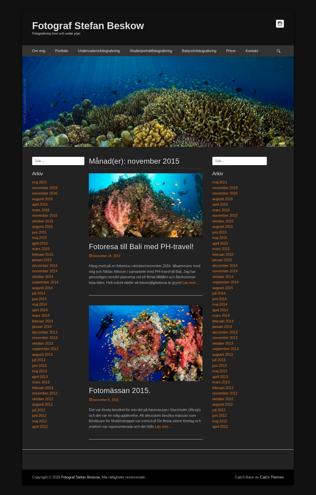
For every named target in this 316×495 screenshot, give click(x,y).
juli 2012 (218, 410)
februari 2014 (222, 321)
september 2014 (225, 282)
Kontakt (252, 51)
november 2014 (224, 271)
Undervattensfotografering (99, 51)
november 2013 (224, 338)
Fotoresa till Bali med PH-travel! (141, 246)
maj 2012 (219, 421)
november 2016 (224, 193)
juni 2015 (219, 232)
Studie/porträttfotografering (151, 51)
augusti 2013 (222, 354)
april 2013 (220, 377)
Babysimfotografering (199, 51)
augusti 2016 (222, 199)
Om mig (38, 51)
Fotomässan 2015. (120, 390)
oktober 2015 (222, 221)
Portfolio (61, 51)
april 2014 (220, 310)
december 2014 (224, 265)
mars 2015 (221, 249)
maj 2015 (219, 238)
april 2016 (220, 204)
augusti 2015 (222, 226)
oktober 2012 (222, 399)
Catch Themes (272, 477)
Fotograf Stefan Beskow (88, 25)
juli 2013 (218, 360)
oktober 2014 (222, 277)
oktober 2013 (222, 343)
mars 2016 (221, 210)
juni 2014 (219, 299)
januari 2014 (222, 326)
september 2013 (225, 349)
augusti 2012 (222, 404)
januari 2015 (222, 260)
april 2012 (220, 426)
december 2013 (224, 332)
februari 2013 (222, 388)
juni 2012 (219, 415)
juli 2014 (218, 293)
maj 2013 (219, 371)
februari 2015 (222, 254)
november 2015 (224, 215)
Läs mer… (190, 282)
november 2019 (224, 188)
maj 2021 (219, 182)
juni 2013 (219, 365)
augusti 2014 (222, 288)
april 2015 (220, 243)
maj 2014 (219, 304)
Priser (231, 51)
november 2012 (224, 393)
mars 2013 (221, 382)
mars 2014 (221, 315)
